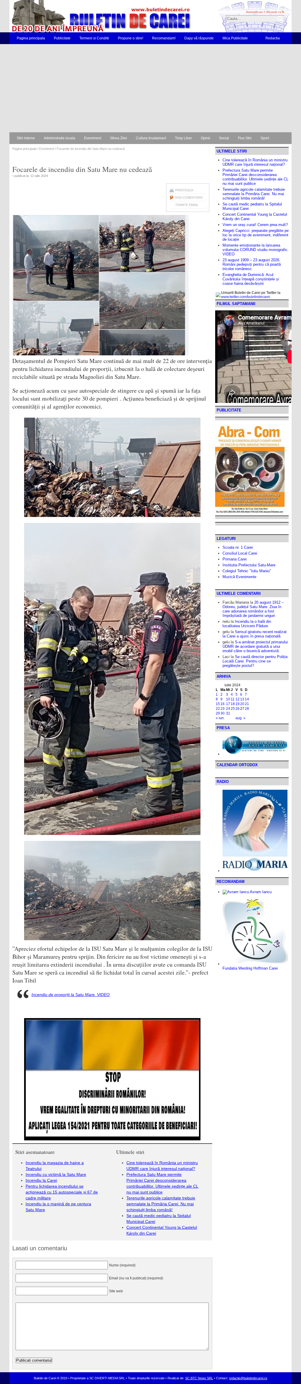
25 (233, 709)
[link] (24, 980)
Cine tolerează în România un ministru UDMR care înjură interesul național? (255, 162)
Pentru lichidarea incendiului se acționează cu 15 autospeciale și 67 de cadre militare (62, 1192)
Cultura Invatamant (151, 138)
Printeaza (184, 190)
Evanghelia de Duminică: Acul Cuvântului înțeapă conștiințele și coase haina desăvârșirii (251, 279)
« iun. (220, 718)
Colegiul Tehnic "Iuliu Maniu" (247, 571)
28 (247, 709)
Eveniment (92, 138)
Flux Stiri (245, 138)
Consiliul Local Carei (240, 553)
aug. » (240, 718)
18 (233, 704)
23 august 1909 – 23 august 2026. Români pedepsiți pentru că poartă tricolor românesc (252, 264)
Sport (264, 138)
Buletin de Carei (84, 16)
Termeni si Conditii (94, 38)
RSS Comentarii (189, 197)
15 (218, 704)
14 (247, 699)
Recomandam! (163, 38)
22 (218, 709)
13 (242, 699)
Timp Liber (183, 138)
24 (228, 709)
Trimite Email (186, 205)
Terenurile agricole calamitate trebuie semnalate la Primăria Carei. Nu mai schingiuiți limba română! (160, 1204)
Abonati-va (273, 11)
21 (247, 704)
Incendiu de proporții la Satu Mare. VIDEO (70, 994)
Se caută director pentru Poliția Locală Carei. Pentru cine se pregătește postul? (255, 661)
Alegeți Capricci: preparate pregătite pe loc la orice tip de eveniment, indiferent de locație (256, 235)
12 (237, 699)
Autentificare (254, 11)
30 (222, 713)
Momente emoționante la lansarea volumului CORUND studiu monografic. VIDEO (256, 249)
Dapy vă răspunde (199, 38)
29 (218, 713)
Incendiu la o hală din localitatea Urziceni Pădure (247, 623)
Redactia (272, 38)
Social (224, 138)
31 (228, 713)
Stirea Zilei (118, 138)
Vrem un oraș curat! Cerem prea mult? (255, 224)
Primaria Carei (235, 559)
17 (228, 704)
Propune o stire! (130, 38)
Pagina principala (31, 38)
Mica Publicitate (235, 38)
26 (237, 709)
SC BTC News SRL (199, 1378)
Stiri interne (26, 138)
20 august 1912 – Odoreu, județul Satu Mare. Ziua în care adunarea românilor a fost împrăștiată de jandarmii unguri (253, 609)
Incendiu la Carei (41, 1180)
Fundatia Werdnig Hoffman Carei (250, 968)
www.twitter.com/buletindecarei (245, 297)
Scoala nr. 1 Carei (238, 547)
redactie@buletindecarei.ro (248, 1378)
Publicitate (62, 38)
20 (242, 704)
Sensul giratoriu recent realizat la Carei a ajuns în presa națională (255, 634)
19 (237, 704)
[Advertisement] (150, 88)
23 (222, 709)
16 (222, 704)
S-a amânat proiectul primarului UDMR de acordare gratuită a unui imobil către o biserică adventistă (255, 646)
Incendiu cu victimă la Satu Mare (56, 1174)
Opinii (205, 138)
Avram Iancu (260, 892)
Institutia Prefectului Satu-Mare (249, 565)
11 (233, 699)
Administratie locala (59, 138)
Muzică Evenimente (239, 577)
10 (228, 699)
